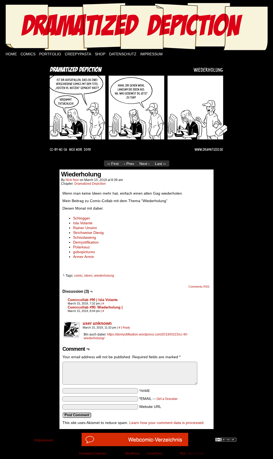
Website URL (150, 406)
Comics (28, 54)
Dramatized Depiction (90, 184)
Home (11, 54)
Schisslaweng (84, 237)
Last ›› (160, 163)
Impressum (151, 54)
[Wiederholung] (136, 156)
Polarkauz (81, 247)
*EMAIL (158, 398)
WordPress (132, 453)
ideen (88, 275)
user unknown (97, 323)
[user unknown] (71, 337)
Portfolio (50, 54)
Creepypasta (78, 54)
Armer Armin (83, 256)
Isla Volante (83, 223)
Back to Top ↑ (197, 453)
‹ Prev (129, 163)
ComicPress (155, 453)
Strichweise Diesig (88, 232)
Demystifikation (86, 242)
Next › (144, 163)
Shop (100, 54)
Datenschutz (122, 54)
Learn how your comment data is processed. (166, 423)
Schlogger (81, 218)
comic (78, 275)
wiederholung (104, 275)
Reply (126, 327)
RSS (183, 453)
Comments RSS (198, 286)
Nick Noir (72, 180)
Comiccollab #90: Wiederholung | (95, 307)
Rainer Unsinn (85, 228)
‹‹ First (113, 163)
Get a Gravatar (167, 399)
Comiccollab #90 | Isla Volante (93, 300)
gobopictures (84, 252)
